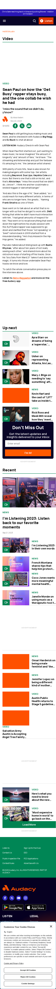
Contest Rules (8, 863)
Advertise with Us (31, 863)
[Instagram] (25, 898)
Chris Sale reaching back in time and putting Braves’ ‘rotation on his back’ (28, 13)
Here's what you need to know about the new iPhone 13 (41, 798)
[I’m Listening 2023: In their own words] (15, 545)
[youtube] (18, 898)
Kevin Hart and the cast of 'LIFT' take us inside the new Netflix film (43, 399)
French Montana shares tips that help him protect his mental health (42, 567)
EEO (25, 853)
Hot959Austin (8, 31)
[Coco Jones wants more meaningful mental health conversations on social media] (15, 578)
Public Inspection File (11, 859)
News (35, 389)
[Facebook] (4, 898)
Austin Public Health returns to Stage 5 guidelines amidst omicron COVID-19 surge (43, 704)
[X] (11, 898)
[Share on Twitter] (22, 125)
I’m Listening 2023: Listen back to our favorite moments (25, 522)
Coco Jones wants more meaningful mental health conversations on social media (43, 584)
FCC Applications (31, 859)
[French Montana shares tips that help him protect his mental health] (15, 563)
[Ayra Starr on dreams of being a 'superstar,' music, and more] (15, 339)
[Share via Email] (28, 125)
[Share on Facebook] (15, 125)
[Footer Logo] (28, 888)
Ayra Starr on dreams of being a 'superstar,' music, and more (42, 343)
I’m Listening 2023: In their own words (43, 547)
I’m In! (28, 452)
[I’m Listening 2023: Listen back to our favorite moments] (29, 492)
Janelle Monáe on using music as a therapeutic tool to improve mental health (44, 603)
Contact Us (7, 853)
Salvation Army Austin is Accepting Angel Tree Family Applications (14, 735)
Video (5, 83)
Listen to (5, 848)
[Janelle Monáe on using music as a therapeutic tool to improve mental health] (15, 597)
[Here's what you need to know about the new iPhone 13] (15, 794)
